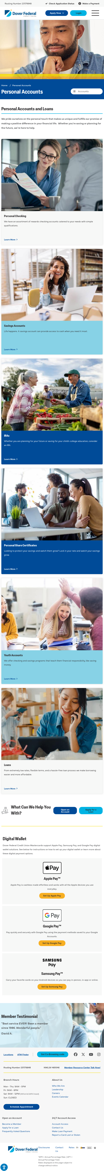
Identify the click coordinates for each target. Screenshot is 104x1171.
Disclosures (44, 1147)
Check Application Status (61, 3)
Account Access (60, 1123)
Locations (8, 1054)
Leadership (57, 1089)
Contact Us (57, 1127)
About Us (57, 1079)
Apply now (55, 12)
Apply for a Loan (90, 810)
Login (78, 12)
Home (4, 85)
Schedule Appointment (21, 1106)
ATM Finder (23, 1054)
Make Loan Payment (62, 1131)
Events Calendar (60, 1096)
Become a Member (11, 1123)
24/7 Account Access (64, 1118)
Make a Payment (90, 3)
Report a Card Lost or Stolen (66, 1134)
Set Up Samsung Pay (52, 986)
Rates (71, 1147)
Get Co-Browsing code (52, 1054)
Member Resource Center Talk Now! (82, 1067)
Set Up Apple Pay (52, 895)
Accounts (83, 91)
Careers (56, 1092)
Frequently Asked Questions (16, 1131)
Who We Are (58, 1085)
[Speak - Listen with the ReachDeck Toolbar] (4, 1167)
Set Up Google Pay (52, 942)
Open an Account (65, 810)
